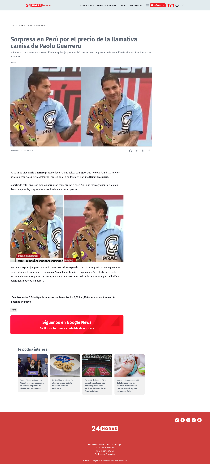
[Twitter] (142, 150)
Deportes (21, 25)
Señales (157, 5)
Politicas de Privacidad (105, 454)
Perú (14, 309)
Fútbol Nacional (87, 5)
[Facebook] (136, 150)
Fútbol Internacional (107, 5)
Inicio (12, 25)
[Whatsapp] (130, 150)
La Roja (123, 5)
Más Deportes (136, 5)
